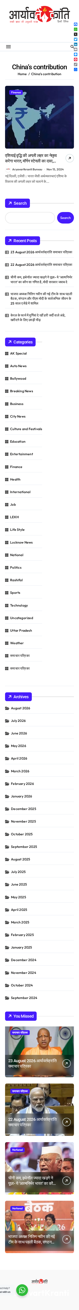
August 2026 (20, 708)
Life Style (17, 529)
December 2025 (23, 809)
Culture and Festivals (26, 429)
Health (15, 479)
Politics (15, 567)
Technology (19, 605)
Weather (17, 643)
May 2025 (18, 897)
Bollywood (18, 378)
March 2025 (20, 922)
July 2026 (18, 721)
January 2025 (21, 947)
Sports (15, 592)
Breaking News (21, 391)
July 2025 (18, 872)
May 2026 (18, 746)
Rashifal (16, 580)
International (20, 492)
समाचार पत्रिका (20, 655)
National (16, 555)
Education (17, 441)
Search (20, 203)
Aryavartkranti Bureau (27, 169)
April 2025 (19, 910)
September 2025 (24, 847)
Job (13, 504)
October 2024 (22, 985)
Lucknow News (21, 542)
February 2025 (22, 935)
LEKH (14, 517)
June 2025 (19, 884)
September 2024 (24, 998)
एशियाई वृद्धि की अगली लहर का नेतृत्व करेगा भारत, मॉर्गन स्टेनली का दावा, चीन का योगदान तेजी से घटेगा (31, 161)
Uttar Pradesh (21, 630)
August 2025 (20, 859)
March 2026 (20, 771)
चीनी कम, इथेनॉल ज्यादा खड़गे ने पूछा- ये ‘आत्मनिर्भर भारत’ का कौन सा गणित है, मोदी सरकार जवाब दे (41, 279)
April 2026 (19, 758)
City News (17, 416)
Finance (16, 92)
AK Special (18, 353)
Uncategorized (21, 618)
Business (16, 404)
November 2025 (23, 821)
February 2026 (22, 784)
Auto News (18, 366)
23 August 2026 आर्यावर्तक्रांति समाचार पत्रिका (41, 252)
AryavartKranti (39, 1292)
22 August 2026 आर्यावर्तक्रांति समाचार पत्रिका (41, 264)
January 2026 (21, 796)
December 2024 (23, 960)
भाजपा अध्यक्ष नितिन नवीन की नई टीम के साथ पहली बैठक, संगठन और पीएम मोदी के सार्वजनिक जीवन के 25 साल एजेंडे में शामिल (41, 298)
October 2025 (22, 834)
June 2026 (19, 733)
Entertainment (21, 454)
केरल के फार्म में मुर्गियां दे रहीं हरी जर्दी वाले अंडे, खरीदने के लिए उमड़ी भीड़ (38, 317)
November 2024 (23, 973)
